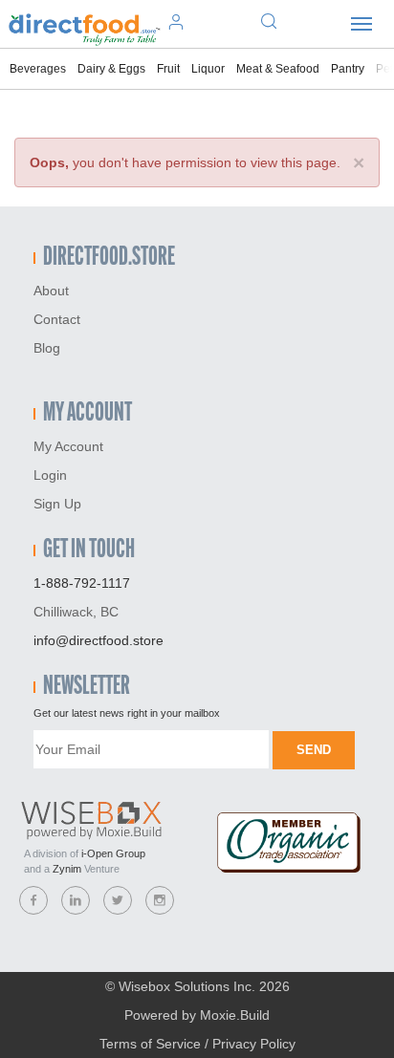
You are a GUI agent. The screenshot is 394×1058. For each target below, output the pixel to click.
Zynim (67, 868)
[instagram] (159, 900)
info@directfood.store (98, 640)
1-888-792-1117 (81, 583)
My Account (68, 446)
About (51, 290)
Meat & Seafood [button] (277, 69)
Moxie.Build (235, 1015)
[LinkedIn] (75, 900)
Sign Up (57, 503)
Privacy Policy (254, 1043)
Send (313, 750)
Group (113, 853)
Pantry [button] (347, 69)
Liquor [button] (208, 69)
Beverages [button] (38, 69)
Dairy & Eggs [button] (111, 69)
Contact (56, 319)
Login (50, 475)
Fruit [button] (168, 69)
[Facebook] (33, 900)
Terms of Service (150, 1043)
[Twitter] (117, 900)
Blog (46, 348)
